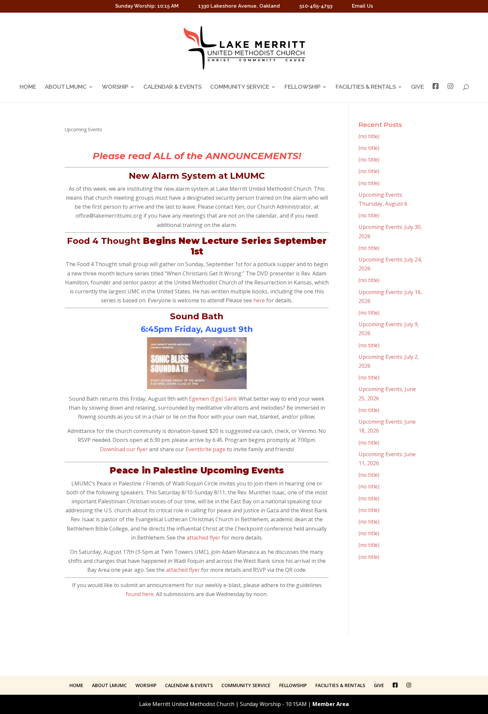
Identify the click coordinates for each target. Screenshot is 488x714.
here (259, 300)
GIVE (417, 87)
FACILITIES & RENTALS (366, 87)
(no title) (369, 136)
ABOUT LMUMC (66, 87)
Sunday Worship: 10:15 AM (147, 6)
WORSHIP (115, 87)
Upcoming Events (83, 129)
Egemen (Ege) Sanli (212, 398)
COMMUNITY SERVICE (239, 87)
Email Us (362, 6)
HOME (28, 87)
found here (140, 594)
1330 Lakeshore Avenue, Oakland (239, 6)
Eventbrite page (205, 449)
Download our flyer (124, 449)
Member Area (330, 704)
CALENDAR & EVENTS (172, 87)
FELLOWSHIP (302, 87)
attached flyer (203, 537)
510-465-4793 (315, 6)
